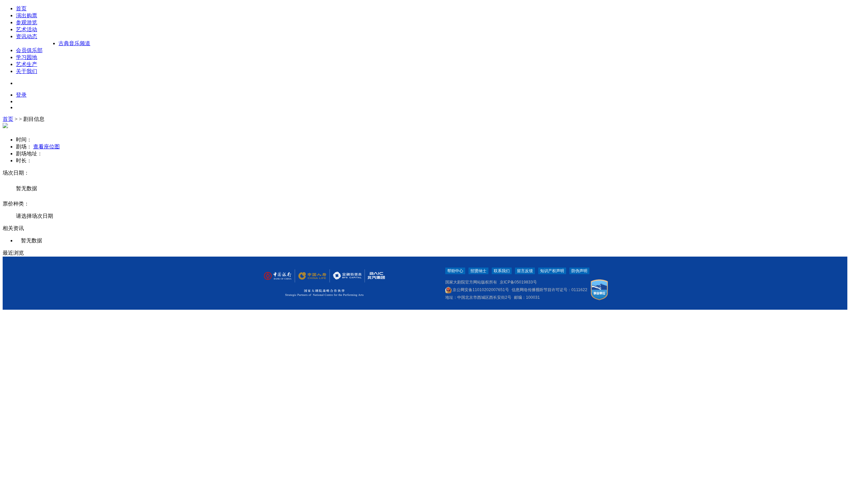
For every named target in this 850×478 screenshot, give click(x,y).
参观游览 (26, 22)
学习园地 (26, 57)
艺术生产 (26, 64)
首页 (21, 8)
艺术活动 (26, 29)
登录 (21, 95)
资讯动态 (26, 36)
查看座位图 (46, 146)
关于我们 (26, 71)
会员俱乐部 (29, 50)
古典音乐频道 (74, 43)
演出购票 (26, 15)
